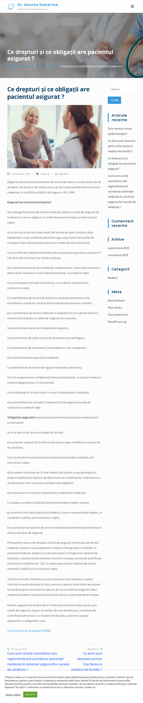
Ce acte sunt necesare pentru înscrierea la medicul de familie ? (121, 146)
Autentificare (116, 300)
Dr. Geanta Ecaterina (38, 4)
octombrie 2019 (118, 255)
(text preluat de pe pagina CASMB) (29, 630)
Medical (45, 174)
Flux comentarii (118, 314)
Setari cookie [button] (13, 694)
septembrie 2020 (118, 248)
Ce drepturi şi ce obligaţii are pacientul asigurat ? (122, 163)
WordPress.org (117, 321)
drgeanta (63, 174)
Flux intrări (115, 307)
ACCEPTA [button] (30, 694)
